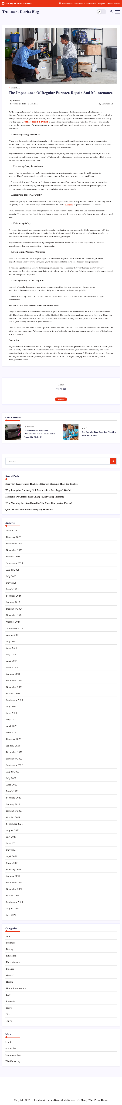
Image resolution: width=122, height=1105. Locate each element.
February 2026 (13, 537)
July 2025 (11, 576)
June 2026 (11, 530)
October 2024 (13, 621)
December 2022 (14, 752)
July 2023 (11, 706)
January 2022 (13, 804)
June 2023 (11, 712)
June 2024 (11, 647)
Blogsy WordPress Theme (94, 1100)
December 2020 (14, 882)
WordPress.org (12, 1061)
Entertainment (13, 962)
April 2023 (11, 725)
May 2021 (11, 849)
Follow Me (61, 399)
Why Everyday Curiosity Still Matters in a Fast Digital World (38, 490)
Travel (9, 1020)
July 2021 (11, 836)
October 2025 (13, 556)
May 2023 (11, 719)
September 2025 (14, 563)
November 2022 (14, 758)
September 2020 (14, 901)
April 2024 (11, 660)
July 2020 (11, 914)
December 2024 (14, 608)
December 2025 (14, 543)
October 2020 (13, 895)
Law (8, 994)
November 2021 (14, 810)
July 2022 (11, 778)
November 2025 (14, 550)
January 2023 (13, 745)
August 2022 (12, 771)
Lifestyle (10, 1001)
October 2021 (13, 817)
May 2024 (11, 654)
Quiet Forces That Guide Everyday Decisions (29, 509)
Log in (8, 1042)
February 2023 (13, 738)
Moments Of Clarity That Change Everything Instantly (34, 496)
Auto (8, 936)
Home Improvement (16, 988)
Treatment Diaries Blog (20, 11)
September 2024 (14, 628)
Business (10, 942)
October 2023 (13, 693)
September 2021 (14, 823)
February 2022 (13, 797)
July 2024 (11, 641)
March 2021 (12, 862)
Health (9, 981)
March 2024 (12, 667)
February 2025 (13, 595)
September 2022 (14, 765)
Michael (16, 100)
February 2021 (13, 869)
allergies (69, 204)
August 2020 (12, 908)
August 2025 (12, 569)
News (9, 1007)
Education (11, 955)
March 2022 (12, 791)
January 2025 (13, 602)
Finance (10, 968)
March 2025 (12, 589)
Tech (8, 1014)
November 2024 (14, 615)
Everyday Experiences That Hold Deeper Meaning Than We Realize (41, 483)
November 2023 (14, 686)
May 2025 (11, 582)
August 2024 (12, 634)
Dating (9, 949)
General (10, 975)
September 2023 (14, 699)
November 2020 (14, 888)
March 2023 (12, 732)
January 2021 (13, 875)
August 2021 (12, 830)
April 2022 (11, 784)
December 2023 (14, 680)
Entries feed (11, 1048)
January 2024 (13, 673)
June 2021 (11, 843)
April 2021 (11, 856)
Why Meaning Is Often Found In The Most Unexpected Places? (38, 503)
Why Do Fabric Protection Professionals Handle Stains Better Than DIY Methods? (39, 433)
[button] (101, 11)
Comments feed (13, 1054)
